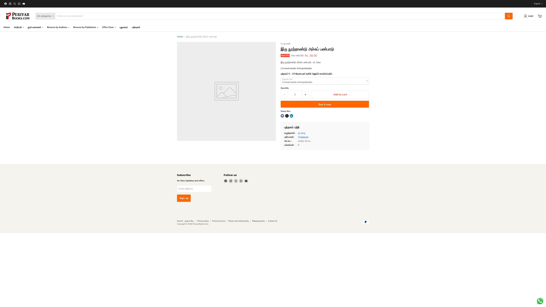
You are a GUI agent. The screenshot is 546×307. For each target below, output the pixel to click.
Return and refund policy (238, 221)
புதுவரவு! (124, 27)
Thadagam (303, 137)
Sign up (183, 198)
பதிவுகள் (136, 27)
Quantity (285, 88)
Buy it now (324, 104)
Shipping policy (258, 221)
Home (7, 27)
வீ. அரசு (301, 133)
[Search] (509, 16)
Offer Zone (108, 27)
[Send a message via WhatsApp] (540, 301)
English (537, 3)
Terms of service (218, 221)
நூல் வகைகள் (35, 27)
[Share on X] (287, 116)
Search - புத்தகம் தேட (185, 221)
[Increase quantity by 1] (305, 94)
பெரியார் (18, 27)
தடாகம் (287, 43)
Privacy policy (203, 221)
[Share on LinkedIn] (291, 116)
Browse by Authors (57, 27)
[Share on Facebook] (282, 116)
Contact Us (272, 221)
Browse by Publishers (85, 27)
